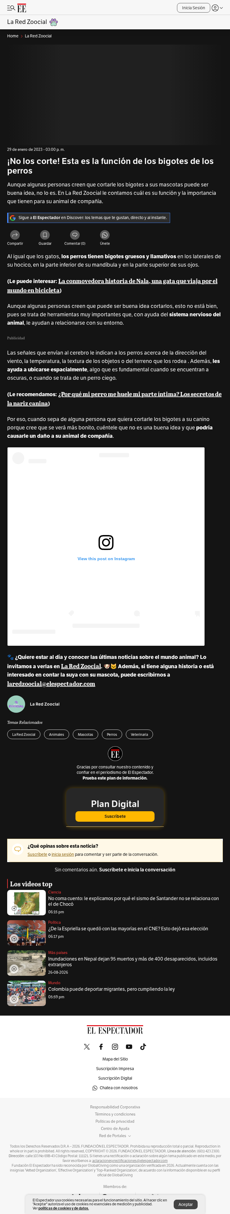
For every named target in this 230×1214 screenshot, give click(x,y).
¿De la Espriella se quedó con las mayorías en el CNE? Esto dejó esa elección (128, 929)
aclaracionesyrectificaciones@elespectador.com (130, 1161)
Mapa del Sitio (115, 1059)
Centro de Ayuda (115, 1129)
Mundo (54, 983)
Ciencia (54, 892)
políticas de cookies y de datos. (63, 1208)
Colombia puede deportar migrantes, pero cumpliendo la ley (111, 989)
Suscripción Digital (115, 1078)
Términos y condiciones (115, 1114)
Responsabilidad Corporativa (115, 1107)
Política (54, 922)
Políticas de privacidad (115, 1121)
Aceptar (185, 1204)
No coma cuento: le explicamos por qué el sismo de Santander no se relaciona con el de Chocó (133, 901)
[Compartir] (15, 235)
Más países (57, 952)
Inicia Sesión (193, 7)
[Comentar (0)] (75, 235)
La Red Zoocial (45, 704)
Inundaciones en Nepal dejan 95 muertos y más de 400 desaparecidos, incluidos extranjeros (132, 962)
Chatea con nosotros (119, 1087)
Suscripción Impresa (115, 1068)
